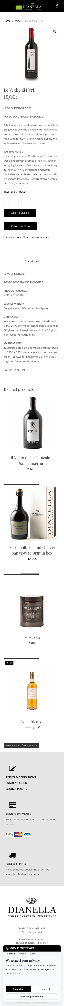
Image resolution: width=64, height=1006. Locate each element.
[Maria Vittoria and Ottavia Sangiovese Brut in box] (32, 513)
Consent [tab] (11, 954)
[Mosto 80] (32, 602)
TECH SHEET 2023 (15, 192)
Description (32, 261)
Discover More (12, 745)
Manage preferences (32, 996)
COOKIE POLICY (16, 788)
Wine (18, 21)
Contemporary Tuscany (36, 237)
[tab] (32, 262)
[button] (5, 6)
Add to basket (20, 212)
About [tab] (33, 954)
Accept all (18, 989)
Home (7, 21)
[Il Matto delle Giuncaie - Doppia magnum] (32, 423)
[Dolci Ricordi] (32, 687)
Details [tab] (22, 954)
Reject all (45, 989)
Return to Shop (20, 226)
